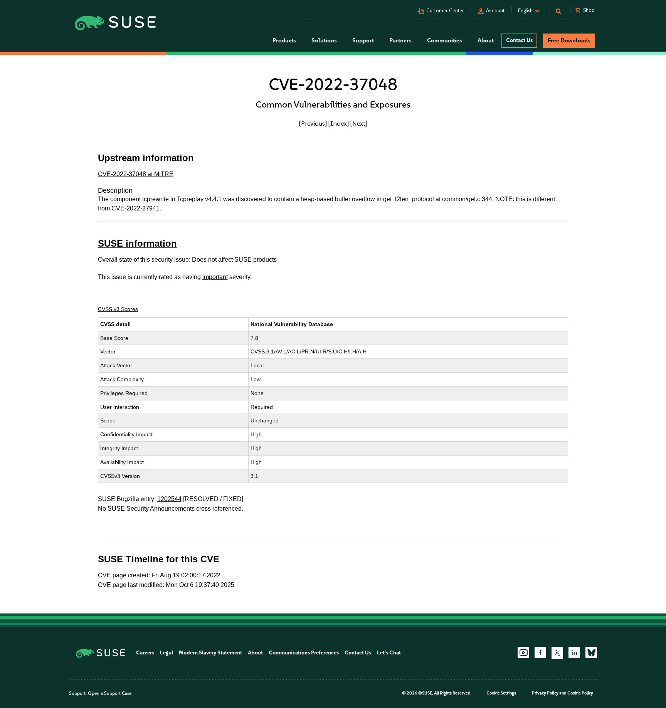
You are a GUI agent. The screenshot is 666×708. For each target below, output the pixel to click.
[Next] (358, 123)
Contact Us (519, 40)
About (255, 652)
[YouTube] (523, 652)
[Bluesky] (591, 652)
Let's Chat (389, 652)
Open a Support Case (109, 693)
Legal (166, 652)
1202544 (169, 499)
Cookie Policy (580, 693)
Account (495, 10)
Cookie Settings (501, 693)
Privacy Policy (545, 693)
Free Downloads (569, 40)
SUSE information (137, 243)
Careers (145, 652)
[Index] (338, 123)
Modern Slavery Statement (210, 652)
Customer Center (445, 10)
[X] (557, 652)
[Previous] (313, 123)
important (215, 277)
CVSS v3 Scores (118, 309)
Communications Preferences (304, 652)
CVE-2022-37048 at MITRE (135, 174)
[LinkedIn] (574, 652)
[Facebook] (540, 652)
